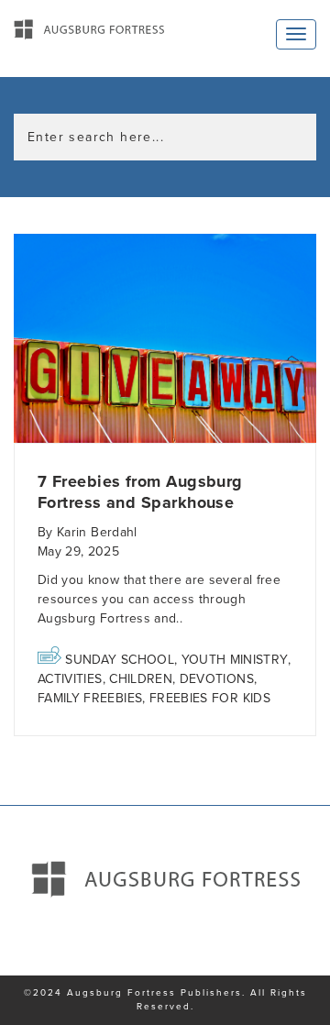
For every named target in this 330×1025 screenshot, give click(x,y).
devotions (217, 679)
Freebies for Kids (209, 698)
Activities (70, 679)
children (140, 679)
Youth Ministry (235, 659)
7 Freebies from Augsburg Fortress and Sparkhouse (140, 491)
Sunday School (119, 659)
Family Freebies (90, 698)
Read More (165, 339)
